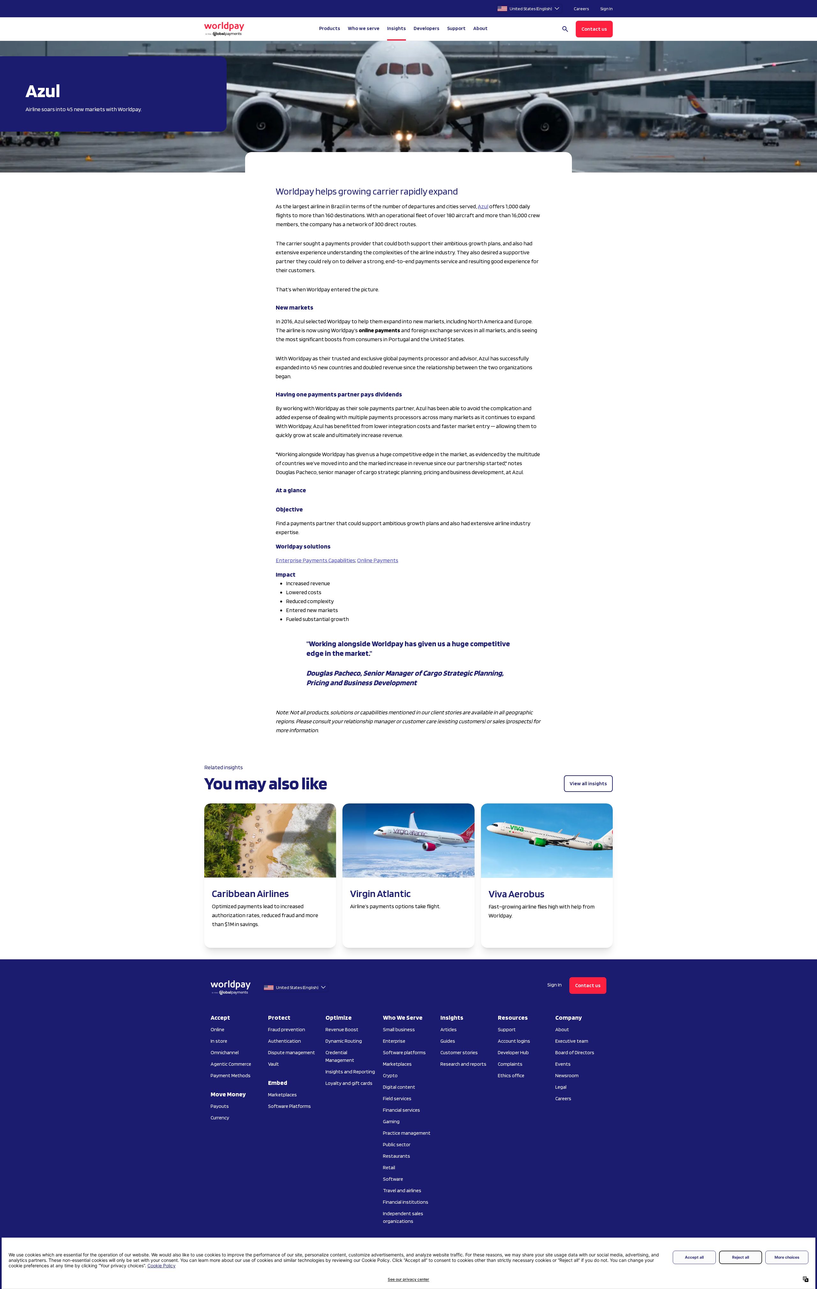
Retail (389, 1167)
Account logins (514, 1041)
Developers (426, 28)
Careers (581, 8)
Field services (397, 1098)
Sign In (606, 8)
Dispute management (291, 1052)
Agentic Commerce (231, 1064)
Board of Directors (574, 1052)
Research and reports (463, 1064)
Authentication (284, 1041)
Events (563, 1064)
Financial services (401, 1110)
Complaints (510, 1064)
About (562, 1029)
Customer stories (459, 1052)
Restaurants (396, 1156)
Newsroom (567, 1075)
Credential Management (340, 1056)
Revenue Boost (342, 1029)
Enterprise (394, 1041)
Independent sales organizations (403, 1217)
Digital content (399, 1087)
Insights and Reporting (350, 1072)
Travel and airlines (402, 1190)
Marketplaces (282, 1095)
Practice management (407, 1133)
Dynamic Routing (344, 1041)
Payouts (220, 1106)
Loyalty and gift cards (349, 1083)
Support (456, 28)
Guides (447, 1041)
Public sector (396, 1144)
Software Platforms (289, 1106)
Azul (483, 206)
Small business (399, 1029)
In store (219, 1041)
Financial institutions (405, 1202)
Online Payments (377, 560)
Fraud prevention (286, 1029)
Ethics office (511, 1075)
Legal (560, 1087)
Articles (448, 1029)
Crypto (390, 1075)
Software (393, 1179)
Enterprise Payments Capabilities (315, 560)
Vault (273, 1064)
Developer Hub (513, 1052)
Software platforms (404, 1052)
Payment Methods (231, 1075)
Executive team (571, 1041)
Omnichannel (225, 1052)
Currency (220, 1118)
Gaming (391, 1121)
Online (217, 1029)
